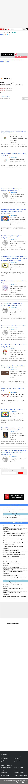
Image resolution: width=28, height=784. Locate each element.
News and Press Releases (6, 767)
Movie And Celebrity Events (6, 774)
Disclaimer (16, 761)
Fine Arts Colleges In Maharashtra (11, 556)
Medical (2, 61)
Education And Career (5, 769)
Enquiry (2, 760)
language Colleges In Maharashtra (11, 567)
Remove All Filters (5, 96)
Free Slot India (17, 760)
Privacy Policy (17, 758)
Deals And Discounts (5, 775)
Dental (7, 61)
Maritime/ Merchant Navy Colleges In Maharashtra (14, 577)
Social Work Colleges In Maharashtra (11, 583)
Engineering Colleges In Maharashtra (11, 552)
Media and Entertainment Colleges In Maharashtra (14, 579)
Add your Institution (21, 56)
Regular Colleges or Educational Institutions (11, 59)
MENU (2, 92)
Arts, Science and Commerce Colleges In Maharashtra (15, 533)
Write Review (13, 135)
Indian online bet (4, 772)
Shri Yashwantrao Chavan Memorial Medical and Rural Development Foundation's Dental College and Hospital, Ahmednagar (14, 258)
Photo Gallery (17, 770)
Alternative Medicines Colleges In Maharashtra (13, 510)
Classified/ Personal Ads (19, 772)
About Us (2, 756)
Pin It (10, 78)
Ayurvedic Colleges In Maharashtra (11, 511)
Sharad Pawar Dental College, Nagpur (12, 409)
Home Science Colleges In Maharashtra (12, 561)
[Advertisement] (14, 14)
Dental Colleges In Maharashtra (10, 513)
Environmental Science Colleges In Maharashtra (14, 554)
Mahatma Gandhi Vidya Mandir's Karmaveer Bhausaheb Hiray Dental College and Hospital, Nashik (13, 452)
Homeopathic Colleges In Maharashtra (12, 515)
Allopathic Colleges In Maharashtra (11, 508)
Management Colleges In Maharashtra (11, 575)
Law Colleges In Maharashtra (9, 569)
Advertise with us (4, 758)
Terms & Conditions (18, 756)
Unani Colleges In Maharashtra (10, 517)
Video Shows (3, 770)
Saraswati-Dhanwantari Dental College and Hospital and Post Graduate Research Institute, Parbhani (13, 211)
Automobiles (16, 774)
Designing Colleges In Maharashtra (11, 550)
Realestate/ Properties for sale (20, 775)
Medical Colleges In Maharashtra (10, 581)
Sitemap (2, 761)
